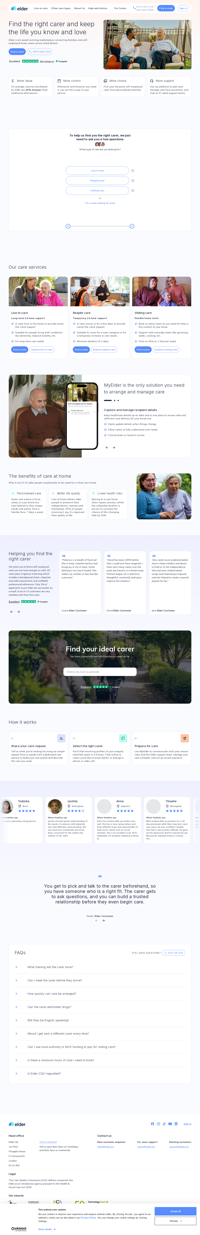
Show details (45, 1229)
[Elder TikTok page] (164, 1124)
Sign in (183, 8)
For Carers (120, 8)
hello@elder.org (105, 1146)
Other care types (61, 8)
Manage (174, 1220)
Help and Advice (97, 8)
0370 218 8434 (48, 1142)
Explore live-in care (42, 349)
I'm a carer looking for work (100, 203)
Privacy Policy (88, 1217)
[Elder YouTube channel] (170, 1124)
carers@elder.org (146, 1146)
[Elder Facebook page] (152, 1124)
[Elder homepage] (19, 8)
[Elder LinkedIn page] (176, 1124)
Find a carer (166, 8)
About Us (79, 8)
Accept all (175, 1211)
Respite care (97, 180)
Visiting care (97, 190)
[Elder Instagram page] (158, 1124)
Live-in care (41, 8)
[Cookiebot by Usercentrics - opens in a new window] (19, 1229)
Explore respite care (104, 349)
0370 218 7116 (39, 51)
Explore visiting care (166, 349)
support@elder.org (179, 1146)
